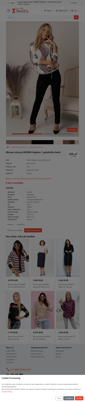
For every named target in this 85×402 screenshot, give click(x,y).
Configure (69, 398)
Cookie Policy (7, 392)
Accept (79, 398)
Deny (59, 398)
